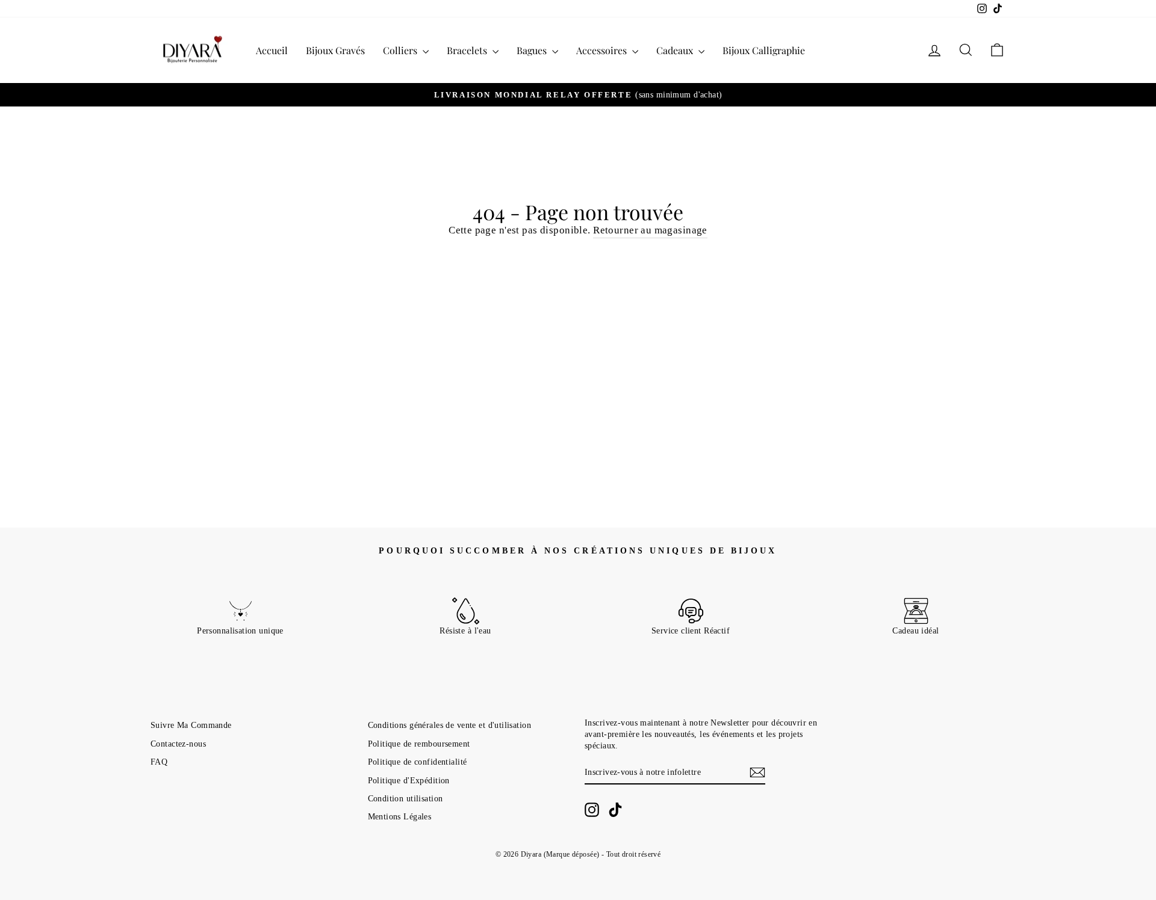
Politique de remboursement (419, 743)
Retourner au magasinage (650, 230)
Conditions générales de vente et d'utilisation (450, 725)
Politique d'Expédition (409, 780)
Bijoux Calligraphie (763, 50)
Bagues (533, 50)
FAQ (159, 761)
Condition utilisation (405, 798)
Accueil (272, 50)
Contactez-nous (178, 743)
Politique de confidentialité (417, 761)
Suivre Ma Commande (191, 725)
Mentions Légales (400, 816)
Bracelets (468, 50)
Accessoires (602, 50)
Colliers (401, 50)
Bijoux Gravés (335, 50)
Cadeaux (675, 50)
